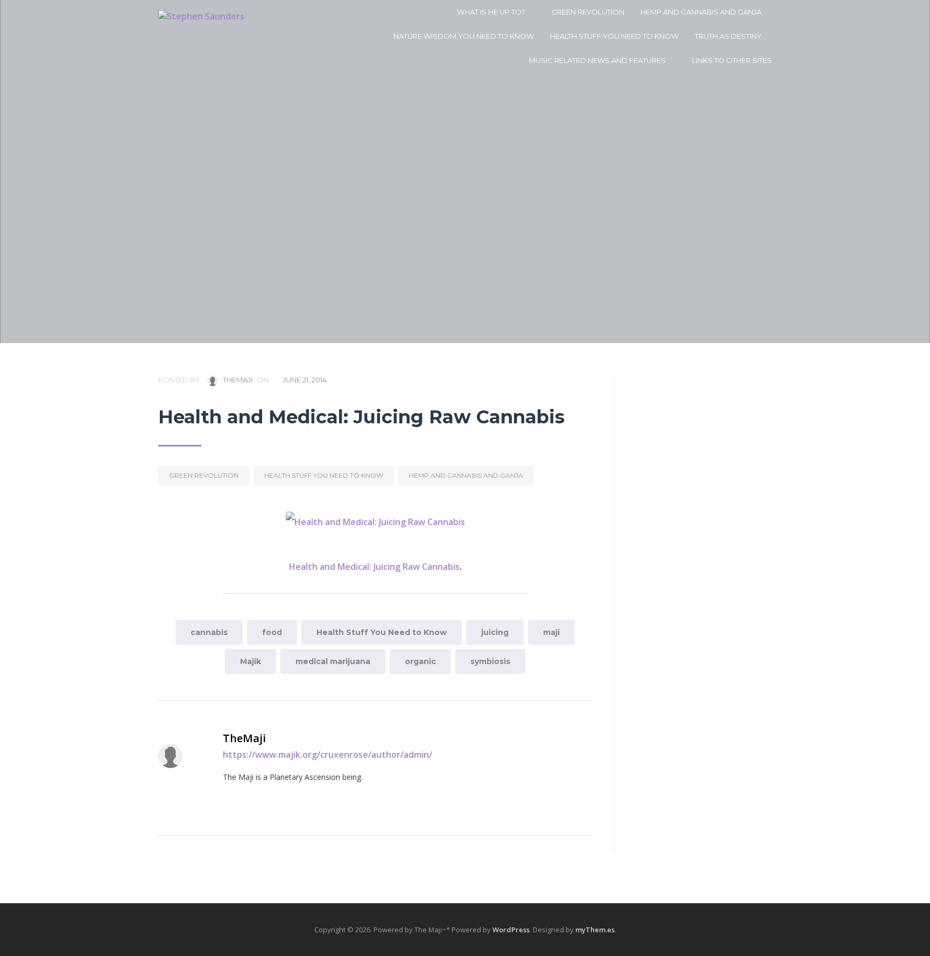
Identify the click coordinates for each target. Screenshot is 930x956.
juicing (495, 632)
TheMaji (236, 379)
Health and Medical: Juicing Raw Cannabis (374, 567)
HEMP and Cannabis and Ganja (701, 12)
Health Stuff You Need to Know (614, 36)
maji (551, 632)
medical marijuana (332, 661)
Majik (250, 661)
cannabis (209, 632)
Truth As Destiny (728, 36)
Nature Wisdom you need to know (463, 36)
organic (420, 661)
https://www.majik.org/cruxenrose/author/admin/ (327, 754)
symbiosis (490, 661)
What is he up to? (491, 12)
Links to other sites (732, 60)
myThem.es (595, 929)
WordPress (511, 929)
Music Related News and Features (597, 60)
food (272, 632)
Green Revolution (588, 12)
